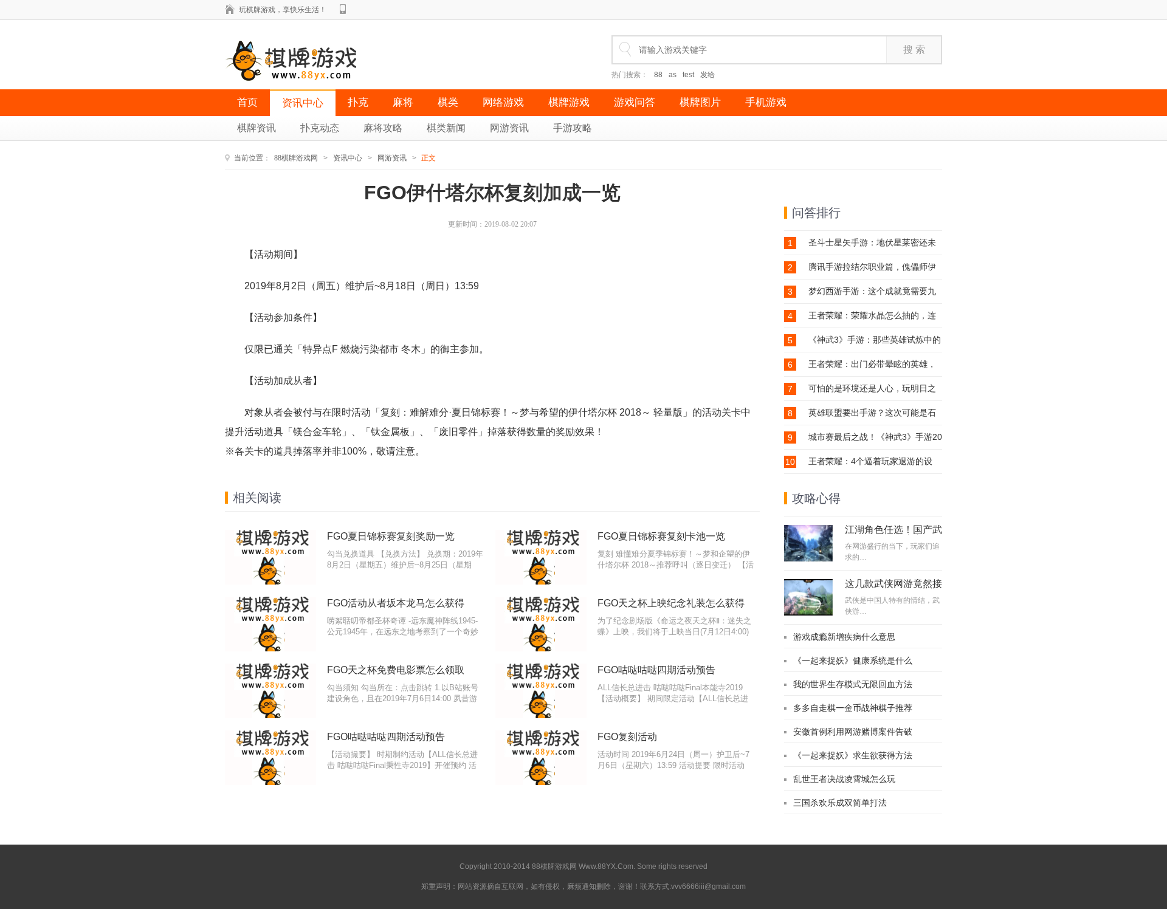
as (672, 74)
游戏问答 (634, 102)
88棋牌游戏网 (296, 158)
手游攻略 (572, 128)
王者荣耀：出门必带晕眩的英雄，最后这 (872, 364)
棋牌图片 (700, 102)
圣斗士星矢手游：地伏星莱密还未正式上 (872, 242)
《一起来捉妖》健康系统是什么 (852, 660)
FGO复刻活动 (627, 737)
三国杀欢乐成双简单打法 (840, 803)
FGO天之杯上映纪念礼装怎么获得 (671, 603)
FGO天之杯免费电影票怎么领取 (395, 670)
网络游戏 (503, 102)
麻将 (403, 102)
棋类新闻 (446, 128)
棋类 (448, 102)
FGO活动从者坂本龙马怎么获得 (395, 603)
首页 (247, 102)
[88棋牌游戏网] (291, 60)
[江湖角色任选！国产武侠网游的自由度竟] (808, 543)
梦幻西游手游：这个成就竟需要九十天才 (872, 291)
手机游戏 (766, 102)
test (688, 74)
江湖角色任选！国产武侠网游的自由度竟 (893, 534)
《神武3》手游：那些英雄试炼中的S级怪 (874, 340)
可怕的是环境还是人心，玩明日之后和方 (872, 388)
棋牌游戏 (569, 102)
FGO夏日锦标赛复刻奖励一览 (391, 536)
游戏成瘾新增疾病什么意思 (844, 637)
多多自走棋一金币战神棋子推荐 (852, 708)
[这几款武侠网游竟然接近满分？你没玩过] (808, 597)
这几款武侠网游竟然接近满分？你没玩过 (893, 588)
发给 (707, 74)
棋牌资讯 (256, 128)
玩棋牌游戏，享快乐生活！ (282, 9)
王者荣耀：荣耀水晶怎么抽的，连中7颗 (872, 315)
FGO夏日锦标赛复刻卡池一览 (661, 536)
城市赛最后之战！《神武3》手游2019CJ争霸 (875, 437)
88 (658, 74)
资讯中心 (302, 103)
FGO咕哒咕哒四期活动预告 (656, 670)
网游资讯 (509, 128)
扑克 (358, 102)
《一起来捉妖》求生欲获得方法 (852, 755)
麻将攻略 (382, 128)
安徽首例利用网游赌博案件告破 (852, 731)
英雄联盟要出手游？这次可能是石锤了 (872, 412)
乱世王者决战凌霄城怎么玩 (844, 779)
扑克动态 (319, 128)
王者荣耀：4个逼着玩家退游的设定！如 (870, 461)
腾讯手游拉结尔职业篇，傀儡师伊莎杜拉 (872, 267)
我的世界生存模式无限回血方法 (852, 684)
